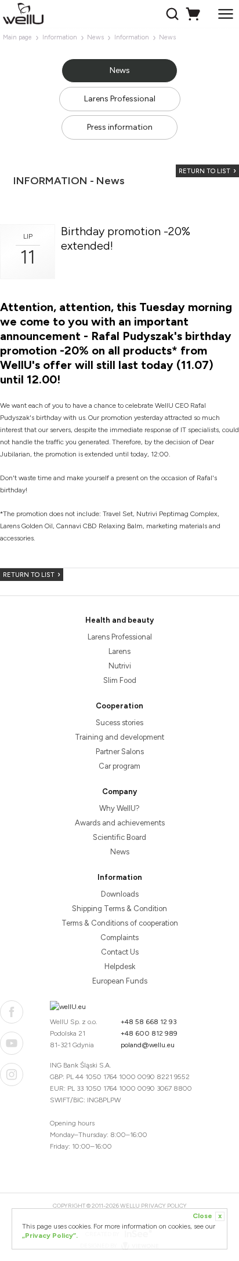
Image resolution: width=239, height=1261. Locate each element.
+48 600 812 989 (149, 1033)
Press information (120, 127)
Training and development (119, 737)
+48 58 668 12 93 (149, 1022)
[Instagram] (11, 1074)
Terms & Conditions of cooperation (119, 923)
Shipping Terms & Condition (119, 908)
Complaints (119, 937)
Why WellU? (119, 808)
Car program (119, 766)
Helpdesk (119, 966)
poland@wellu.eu (148, 1045)
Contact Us (120, 952)
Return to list (204, 171)
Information (59, 37)
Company (119, 791)
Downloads (120, 894)
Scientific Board (119, 837)
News (95, 37)
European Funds (119, 981)
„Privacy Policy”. (50, 1235)
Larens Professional (119, 99)
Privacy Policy (164, 1205)
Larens (119, 651)
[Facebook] (11, 1012)
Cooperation (119, 705)
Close (207, 1216)
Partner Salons (120, 751)
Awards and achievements (120, 822)
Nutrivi (119, 665)
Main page (17, 37)
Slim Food (119, 680)
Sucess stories (119, 722)
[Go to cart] (195, 14)
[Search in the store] (173, 14)
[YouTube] (11, 1043)
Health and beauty (119, 620)
